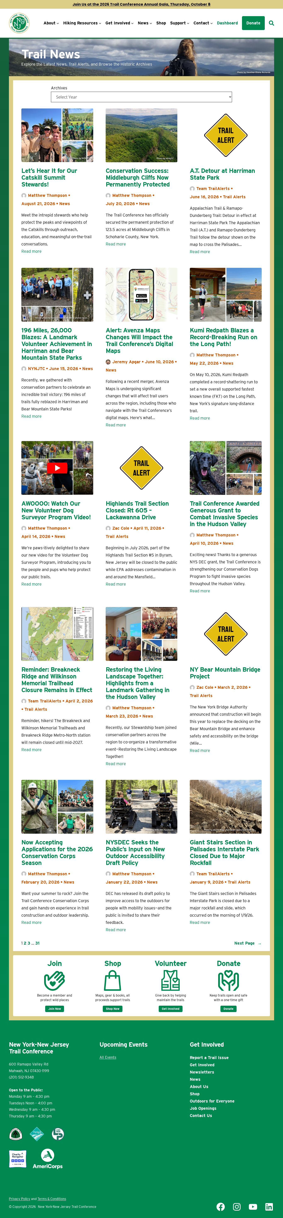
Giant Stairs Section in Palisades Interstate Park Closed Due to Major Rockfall (224, 852)
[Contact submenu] (211, 23)
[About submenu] (58, 23)
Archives (59, 87)
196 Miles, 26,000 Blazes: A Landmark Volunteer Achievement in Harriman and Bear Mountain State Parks (56, 344)
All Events (107, 1057)
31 (37, 943)
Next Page (248, 943)
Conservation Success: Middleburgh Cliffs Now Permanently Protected (138, 177)
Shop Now (112, 1008)
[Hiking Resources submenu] (100, 23)
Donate (228, 1008)
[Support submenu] (188, 23)
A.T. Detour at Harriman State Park (222, 174)
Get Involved (170, 1008)
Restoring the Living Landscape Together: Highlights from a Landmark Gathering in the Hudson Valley (137, 683)
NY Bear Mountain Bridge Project (225, 673)
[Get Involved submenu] (132, 23)
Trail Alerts (234, 196)
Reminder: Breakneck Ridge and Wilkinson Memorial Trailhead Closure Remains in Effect (56, 679)
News (64, 203)
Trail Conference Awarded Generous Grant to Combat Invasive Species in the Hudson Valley (224, 513)
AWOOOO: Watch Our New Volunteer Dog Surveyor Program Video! (56, 510)
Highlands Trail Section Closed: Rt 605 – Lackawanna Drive (137, 510)
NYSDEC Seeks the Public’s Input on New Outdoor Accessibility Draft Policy (135, 852)
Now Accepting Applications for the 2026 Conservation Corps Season (57, 852)
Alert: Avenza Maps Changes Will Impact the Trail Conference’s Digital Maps (139, 340)
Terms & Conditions (51, 1199)
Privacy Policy (19, 1199)
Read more (31, 252)
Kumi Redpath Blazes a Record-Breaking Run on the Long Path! (223, 337)
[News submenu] (151, 23)
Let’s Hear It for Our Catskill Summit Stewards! (49, 177)
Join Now (54, 1008)
